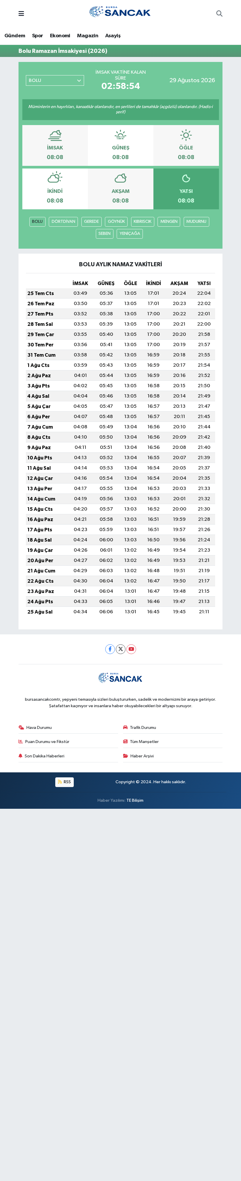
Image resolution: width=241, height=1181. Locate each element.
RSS (67, 782)
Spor (37, 35)
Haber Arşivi (142, 756)
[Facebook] (110, 649)
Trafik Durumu (143, 727)
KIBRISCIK (142, 221)
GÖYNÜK (116, 221)
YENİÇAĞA (130, 233)
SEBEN (104, 233)
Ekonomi (60, 35)
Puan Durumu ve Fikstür (47, 741)
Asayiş (112, 35)
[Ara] (219, 14)
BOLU (37, 221)
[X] (120, 649)
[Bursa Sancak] (120, 14)
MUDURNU (196, 221)
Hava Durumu (39, 727)
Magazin (87, 35)
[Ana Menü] (21, 14)
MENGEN (169, 221)
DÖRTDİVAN (63, 221)
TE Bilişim (134, 800)
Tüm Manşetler (144, 741)
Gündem (14, 35)
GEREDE (91, 221)
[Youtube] (131, 649)
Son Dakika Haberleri (44, 756)
